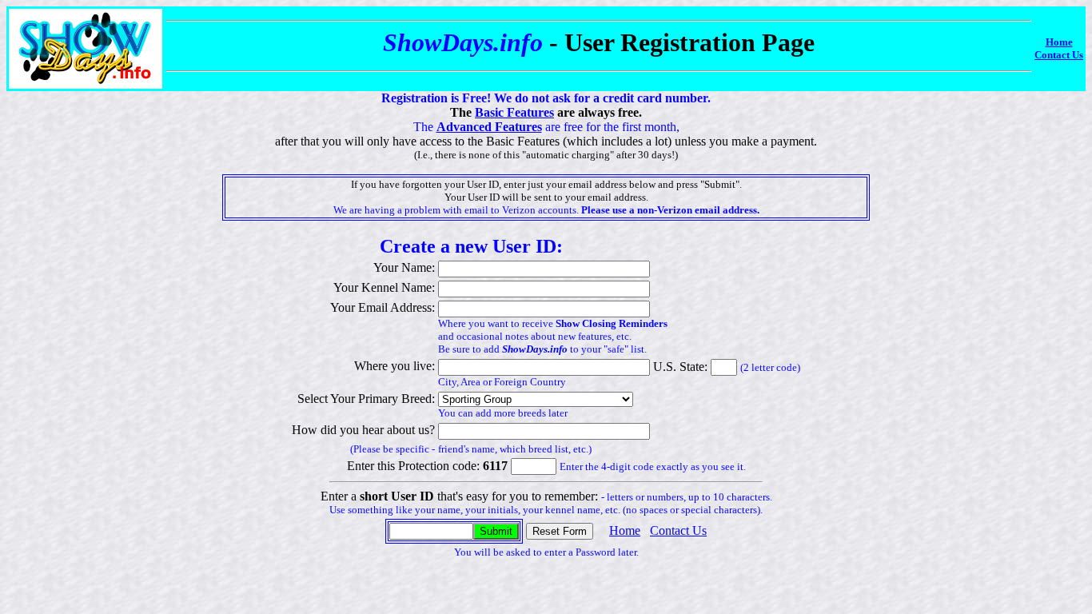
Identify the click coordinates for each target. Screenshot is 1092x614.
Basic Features (514, 112)
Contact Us (1058, 55)
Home (1059, 42)
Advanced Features (489, 127)
